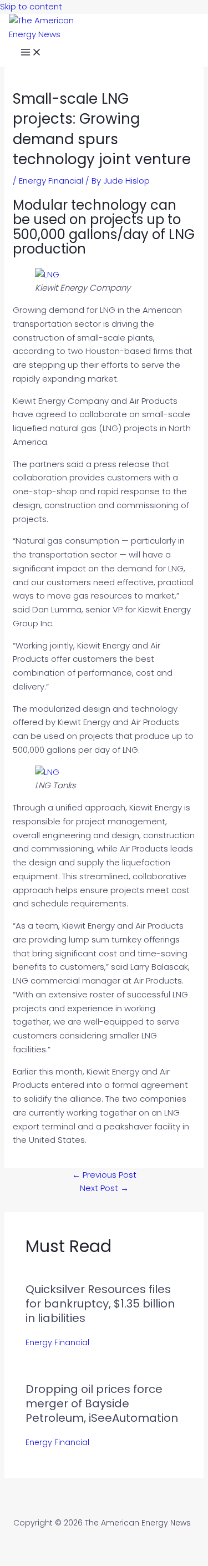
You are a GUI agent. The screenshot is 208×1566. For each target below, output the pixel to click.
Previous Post (104, 1174)
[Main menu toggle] (31, 54)
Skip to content (31, 6)
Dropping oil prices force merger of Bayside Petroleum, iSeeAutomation (102, 1403)
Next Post (104, 1188)
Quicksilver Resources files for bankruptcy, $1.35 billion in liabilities (100, 1303)
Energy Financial (51, 180)
